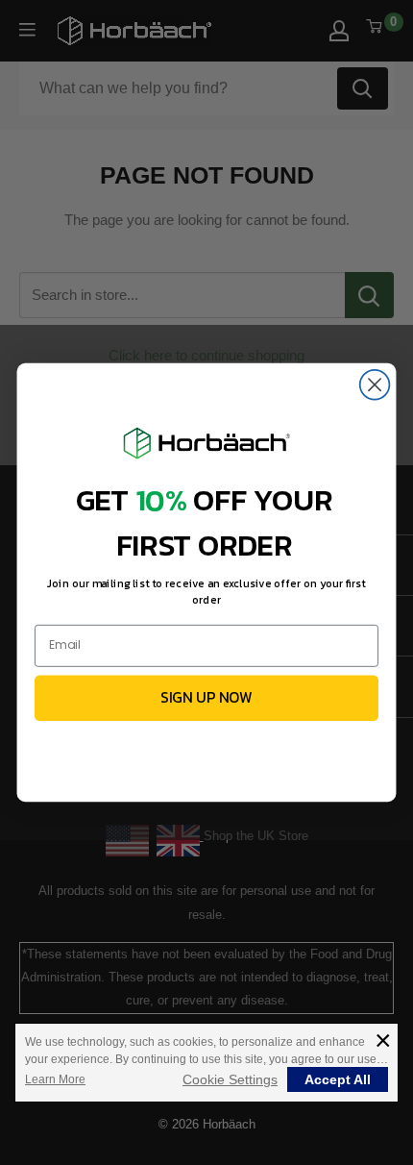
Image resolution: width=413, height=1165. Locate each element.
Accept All (337, 1079)
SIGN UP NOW (206, 697)
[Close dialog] (375, 385)
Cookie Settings (230, 1079)
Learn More (55, 1079)
